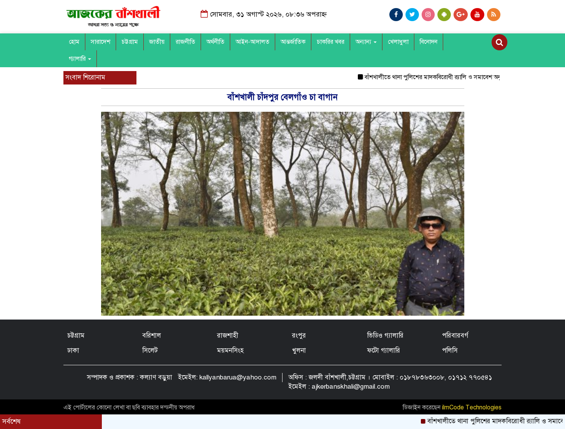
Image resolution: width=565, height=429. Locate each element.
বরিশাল (151, 335)
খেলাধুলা (398, 42)
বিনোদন (428, 42)
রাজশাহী (227, 335)
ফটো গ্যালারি (383, 350)
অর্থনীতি (215, 42)
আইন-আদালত (252, 42)
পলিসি (450, 350)
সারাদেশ (100, 42)
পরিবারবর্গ (455, 335)
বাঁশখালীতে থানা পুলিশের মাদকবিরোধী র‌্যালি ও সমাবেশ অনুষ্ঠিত (423, 77)
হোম (74, 42)
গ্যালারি (78, 59)
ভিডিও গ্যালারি (385, 335)
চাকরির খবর (330, 42)
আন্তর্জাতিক (293, 42)
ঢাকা (73, 350)
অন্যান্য (364, 42)
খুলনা (299, 350)
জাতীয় (157, 42)
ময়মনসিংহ (230, 350)
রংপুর (299, 335)
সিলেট (150, 350)
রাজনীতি (185, 42)
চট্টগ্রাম (129, 42)
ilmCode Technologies (472, 407)
